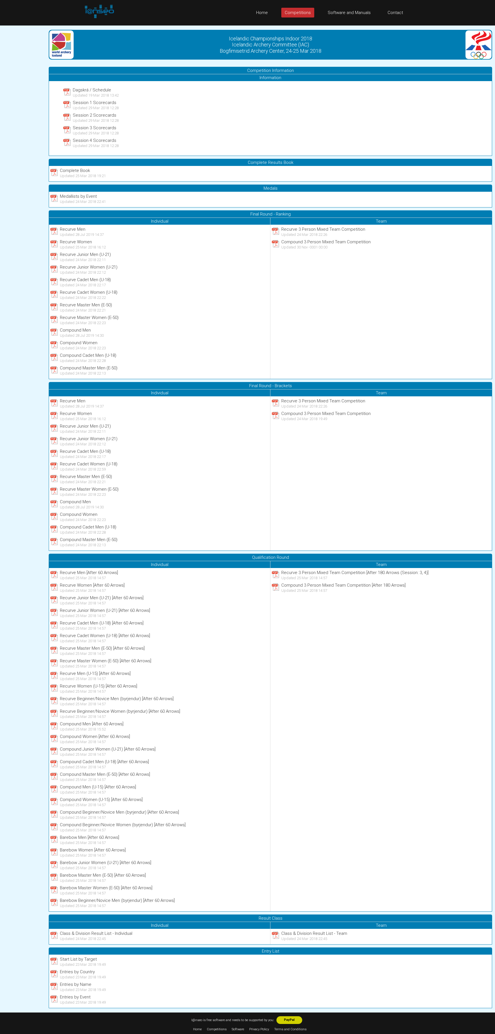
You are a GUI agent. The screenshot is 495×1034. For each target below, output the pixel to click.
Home (262, 12)
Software (238, 1029)
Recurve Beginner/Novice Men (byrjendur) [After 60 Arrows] (117, 698)
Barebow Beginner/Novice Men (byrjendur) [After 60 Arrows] (117, 900)
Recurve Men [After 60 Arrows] (89, 572)
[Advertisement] (23, 111)
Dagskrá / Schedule (92, 90)
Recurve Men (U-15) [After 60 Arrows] (95, 673)
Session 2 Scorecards (94, 115)
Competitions (298, 12)
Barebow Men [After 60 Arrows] (89, 837)
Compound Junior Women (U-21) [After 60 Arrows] (108, 749)
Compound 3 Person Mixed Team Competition (326, 241)
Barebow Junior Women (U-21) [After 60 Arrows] (105, 862)
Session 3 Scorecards (94, 127)
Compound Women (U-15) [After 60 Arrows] (101, 799)
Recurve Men (72, 229)
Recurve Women (76, 241)
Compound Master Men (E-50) (88, 368)
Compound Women (78, 342)
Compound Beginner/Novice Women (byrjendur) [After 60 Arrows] (123, 824)
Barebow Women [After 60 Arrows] (93, 850)
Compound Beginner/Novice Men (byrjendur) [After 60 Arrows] (119, 812)
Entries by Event (75, 997)
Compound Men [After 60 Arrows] (91, 723)
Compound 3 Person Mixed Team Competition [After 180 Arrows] (343, 585)
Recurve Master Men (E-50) (86, 305)
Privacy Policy (259, 1029)
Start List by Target (78, 959)
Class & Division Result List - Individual (96, 933)
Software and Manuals (349, 12)
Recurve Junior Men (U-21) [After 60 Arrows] (102, 597)
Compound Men (75, 330)
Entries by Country (77, 971)
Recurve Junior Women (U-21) (88, 267)
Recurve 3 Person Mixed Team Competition (323, 229)
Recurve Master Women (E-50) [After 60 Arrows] (105, 660)
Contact (395, 12)
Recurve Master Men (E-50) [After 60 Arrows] (102, 648)
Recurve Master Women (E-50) (89, 317)
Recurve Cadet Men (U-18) (85, 279)
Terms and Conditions (290, 1029)
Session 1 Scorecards (94, 102)
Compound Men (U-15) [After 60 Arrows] (98, 787)
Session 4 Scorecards (94, 140)
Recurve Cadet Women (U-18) (88, 292)
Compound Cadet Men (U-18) (88, 355)
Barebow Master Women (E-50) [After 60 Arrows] (106, 887)
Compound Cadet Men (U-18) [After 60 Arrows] (104, 761)
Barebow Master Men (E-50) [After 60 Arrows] (103, 875)
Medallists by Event (78, 196)
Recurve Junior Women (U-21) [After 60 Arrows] (105, 610)
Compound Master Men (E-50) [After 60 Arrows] (105, 774)
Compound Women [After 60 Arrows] (95, 736)
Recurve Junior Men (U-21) (85, 254)
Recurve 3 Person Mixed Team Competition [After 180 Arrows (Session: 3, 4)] (355, 572)
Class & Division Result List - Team (314, 933)
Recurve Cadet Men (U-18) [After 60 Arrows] (102, 623)
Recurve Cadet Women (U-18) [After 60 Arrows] (105, 635)
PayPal (289, 1020)
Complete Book (75, 170)
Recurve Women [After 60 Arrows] (92, 585)
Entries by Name (75, 984)
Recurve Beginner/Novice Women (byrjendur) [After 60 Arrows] (120, 711)
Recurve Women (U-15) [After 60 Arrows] (98, 686)
